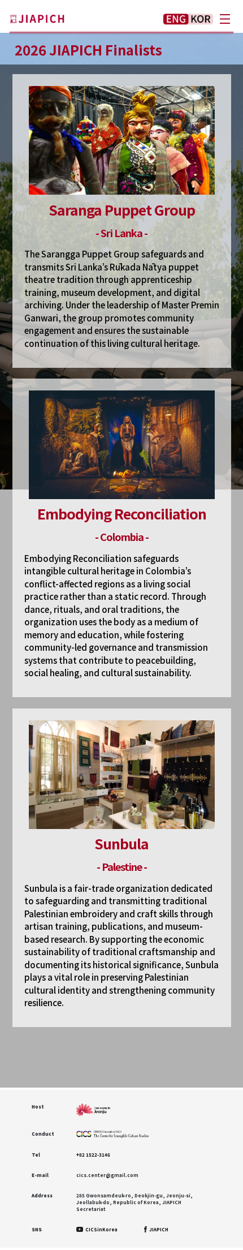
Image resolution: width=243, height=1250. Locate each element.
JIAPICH (158, 1229)
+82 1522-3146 (93, 1155)
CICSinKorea (101, 1229)
